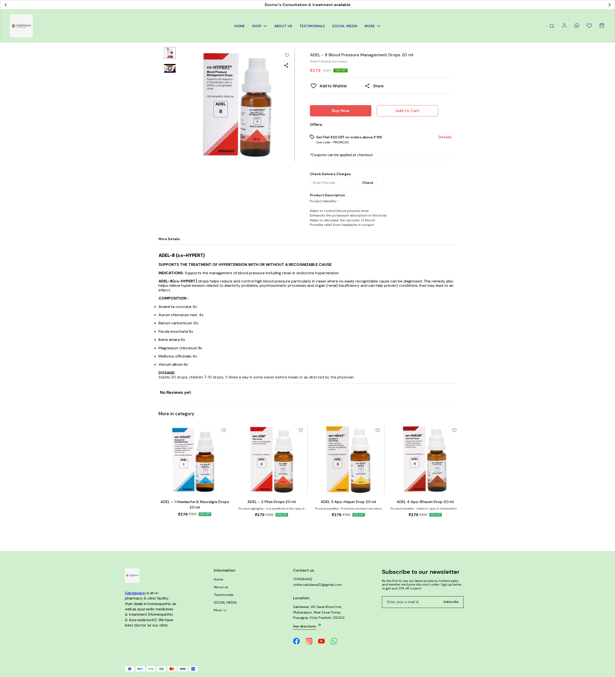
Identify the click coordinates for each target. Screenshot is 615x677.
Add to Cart (407, 111)
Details (445, 137)
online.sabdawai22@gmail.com (317, 584)
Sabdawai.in (135, 592)
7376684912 (302, 579)
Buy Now (341, 111)
